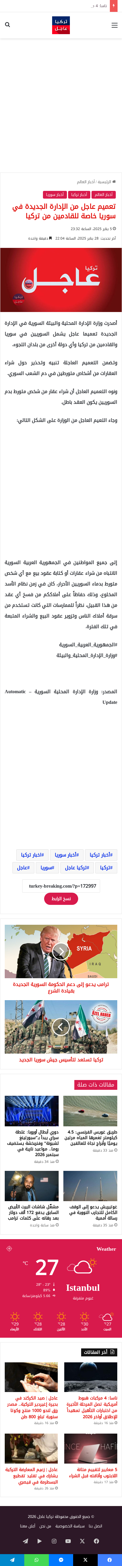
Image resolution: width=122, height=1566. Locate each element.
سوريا (46, 867)
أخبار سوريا (55, 194)
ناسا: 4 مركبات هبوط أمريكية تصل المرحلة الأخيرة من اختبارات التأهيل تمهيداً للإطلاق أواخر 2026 (92, 1407)
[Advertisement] (61, 105)
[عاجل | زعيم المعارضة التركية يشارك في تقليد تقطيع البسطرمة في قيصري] (31, 1449)
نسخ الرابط (61, 899)
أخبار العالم (86, 182)
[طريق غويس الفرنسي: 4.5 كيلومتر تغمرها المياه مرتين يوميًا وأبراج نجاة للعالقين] (90, 1111)
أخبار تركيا (79, 194)
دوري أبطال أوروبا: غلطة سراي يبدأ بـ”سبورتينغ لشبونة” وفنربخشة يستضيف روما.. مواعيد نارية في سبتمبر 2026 (33, 1143)
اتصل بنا (95, 1526)
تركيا (105, 867)
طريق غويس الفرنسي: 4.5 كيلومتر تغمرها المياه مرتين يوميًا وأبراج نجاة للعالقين (91, 1137)
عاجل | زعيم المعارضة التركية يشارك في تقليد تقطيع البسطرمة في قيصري (31, 1476)
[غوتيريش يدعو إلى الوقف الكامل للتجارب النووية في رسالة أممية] (90, 1186)
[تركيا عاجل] (61, 25)
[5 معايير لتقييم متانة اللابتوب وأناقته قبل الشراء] (90, 1449)
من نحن (45, 1526)
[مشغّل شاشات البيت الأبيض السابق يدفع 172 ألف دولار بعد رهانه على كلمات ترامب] (32, 1186)
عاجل (22, 867)
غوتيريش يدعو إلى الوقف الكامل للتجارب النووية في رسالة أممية (93, 1212)
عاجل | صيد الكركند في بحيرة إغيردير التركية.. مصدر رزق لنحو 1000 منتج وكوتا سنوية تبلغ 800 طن (32, 1407)
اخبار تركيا (31, 854)
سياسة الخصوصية (70, 1526)
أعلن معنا (27, 1526)
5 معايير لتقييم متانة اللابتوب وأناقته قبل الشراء (93, 1473)
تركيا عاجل (76, 867)
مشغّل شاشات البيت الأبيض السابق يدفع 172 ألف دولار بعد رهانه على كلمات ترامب (33, 1212)
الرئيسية (105, 182)
